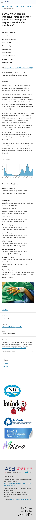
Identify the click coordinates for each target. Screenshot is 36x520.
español (5, 366)
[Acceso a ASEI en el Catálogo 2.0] (15, 415)
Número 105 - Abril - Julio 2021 (23, 6)
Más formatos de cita (9, 352)
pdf (6, 309)
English (5, 363)
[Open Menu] (2, 2)
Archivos (9, 6)
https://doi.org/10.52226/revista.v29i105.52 (19, 68)
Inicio (3, 6)
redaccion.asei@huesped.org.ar (20, 499)
